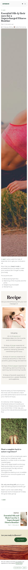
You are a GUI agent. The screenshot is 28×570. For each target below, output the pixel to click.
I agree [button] (24, 567)
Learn (3, 10)
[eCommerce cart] (22, 3)
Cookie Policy (19, 563)
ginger (13, 345)
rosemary (13, 357)
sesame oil (17, 336)
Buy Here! (20, 539)
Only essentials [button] (17, 567)
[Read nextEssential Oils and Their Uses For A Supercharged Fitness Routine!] (23, 519)
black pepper (13, 366)
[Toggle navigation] (25, 3)
